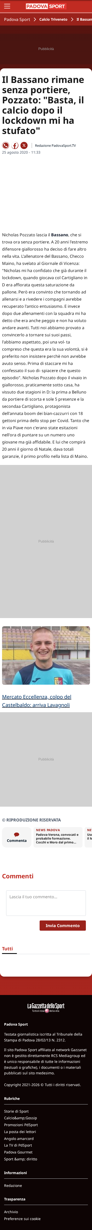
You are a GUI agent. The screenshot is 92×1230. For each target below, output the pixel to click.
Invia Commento (63, 925)
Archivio (11, 1211)
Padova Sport (17, 19)
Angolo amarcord (19, 1138)
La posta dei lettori (20, 1131)
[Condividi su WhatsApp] (5, 145)
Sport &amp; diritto (20, 1159)
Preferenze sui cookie (22, 1218)
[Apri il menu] (7, 6)
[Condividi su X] (24, 145)
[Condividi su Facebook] (14, 145)
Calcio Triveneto (53, 19)
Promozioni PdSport (21, 1124)
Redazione (13, 1185)
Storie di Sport (16, 1111)
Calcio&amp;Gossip (20, 1117)
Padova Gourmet (18, 1152)
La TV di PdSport (18, 1145)
